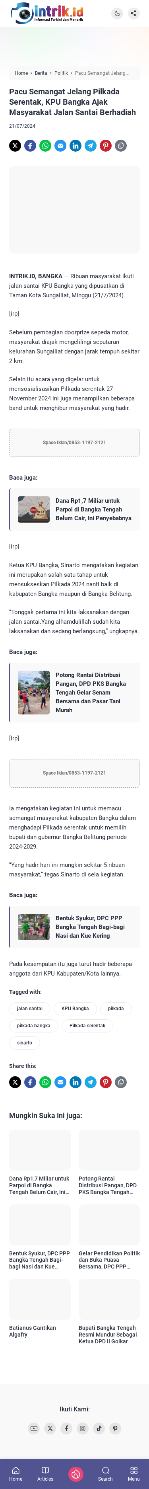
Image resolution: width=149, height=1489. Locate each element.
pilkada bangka (33, 1025)
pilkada (116, 1008)
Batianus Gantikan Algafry (32, 1331)
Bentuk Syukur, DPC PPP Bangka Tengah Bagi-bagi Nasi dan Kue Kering (90, 927)
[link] (15, 146)
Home (15, 1478)
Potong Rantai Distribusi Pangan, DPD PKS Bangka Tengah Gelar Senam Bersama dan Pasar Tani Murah (91, 692)
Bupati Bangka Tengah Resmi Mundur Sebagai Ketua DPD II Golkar (108, 1335)
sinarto (24, 1043)
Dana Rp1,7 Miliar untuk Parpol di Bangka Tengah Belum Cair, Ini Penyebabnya (94, 509)
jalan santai (30, 1008)
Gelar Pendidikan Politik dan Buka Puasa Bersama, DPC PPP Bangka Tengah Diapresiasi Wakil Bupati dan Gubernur (109, 1260)
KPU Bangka (75, 1008)
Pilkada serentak (87, 1025)
